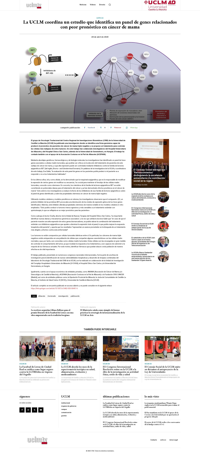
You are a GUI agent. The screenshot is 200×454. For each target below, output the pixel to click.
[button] (109, 4)
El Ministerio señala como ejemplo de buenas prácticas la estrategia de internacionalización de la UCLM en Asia (102, 312)
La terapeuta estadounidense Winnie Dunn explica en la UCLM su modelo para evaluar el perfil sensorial (162, 405)
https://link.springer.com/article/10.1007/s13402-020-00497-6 (54, 288)
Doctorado (52, 296)
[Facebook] (22, 410)
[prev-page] (160, 143)
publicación (75, 296)
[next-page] (165, 143)
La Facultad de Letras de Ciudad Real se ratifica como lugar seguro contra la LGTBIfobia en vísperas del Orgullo (36, 370)
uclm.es (100, 18)
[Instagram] (28, 410)
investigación (63, 296)
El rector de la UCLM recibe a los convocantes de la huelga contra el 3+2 (162, 423)
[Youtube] (40, 410)
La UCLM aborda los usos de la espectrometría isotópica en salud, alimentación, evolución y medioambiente (143, 197)
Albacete (41, 296)
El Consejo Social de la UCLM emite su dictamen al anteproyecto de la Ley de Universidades (142, 226)
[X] (34, 410)
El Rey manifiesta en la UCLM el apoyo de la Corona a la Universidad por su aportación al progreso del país (162, 414)
